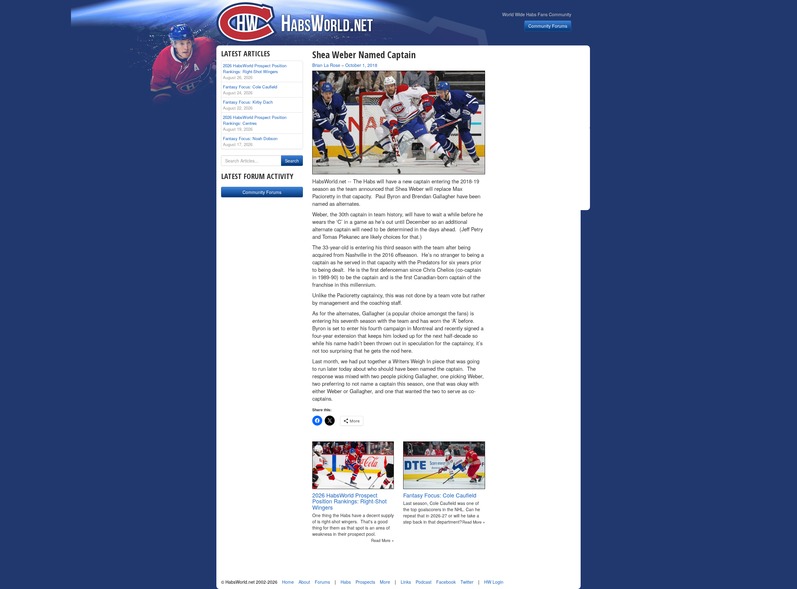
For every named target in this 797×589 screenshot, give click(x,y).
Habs (346, 582)
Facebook (446, 582)
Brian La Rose (326, 65)
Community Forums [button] (547, 26)
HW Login (493, 582)
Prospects (365, 582)
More (385, 582)
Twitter (467, 582)
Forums (322, 582)
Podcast (424, 582)
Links (406, 582)
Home (288, 582)
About (304, 582)
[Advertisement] (541, 88)
